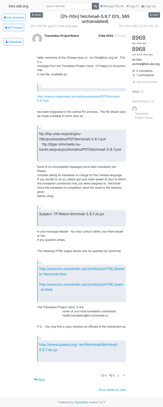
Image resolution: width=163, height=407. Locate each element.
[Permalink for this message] (124, 375)
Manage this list (113, 6)
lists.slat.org (18, 6)
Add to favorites (146, 82)
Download (15, 41)
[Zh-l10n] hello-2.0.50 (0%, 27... (139, 26)
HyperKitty (81, 402)
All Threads (14, 27)
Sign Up (150, 6)
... (39, 86)
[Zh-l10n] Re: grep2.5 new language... (55, 26)
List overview (15, 17)
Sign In (134, 6)
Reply (41, 379)
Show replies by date (112, 389)
